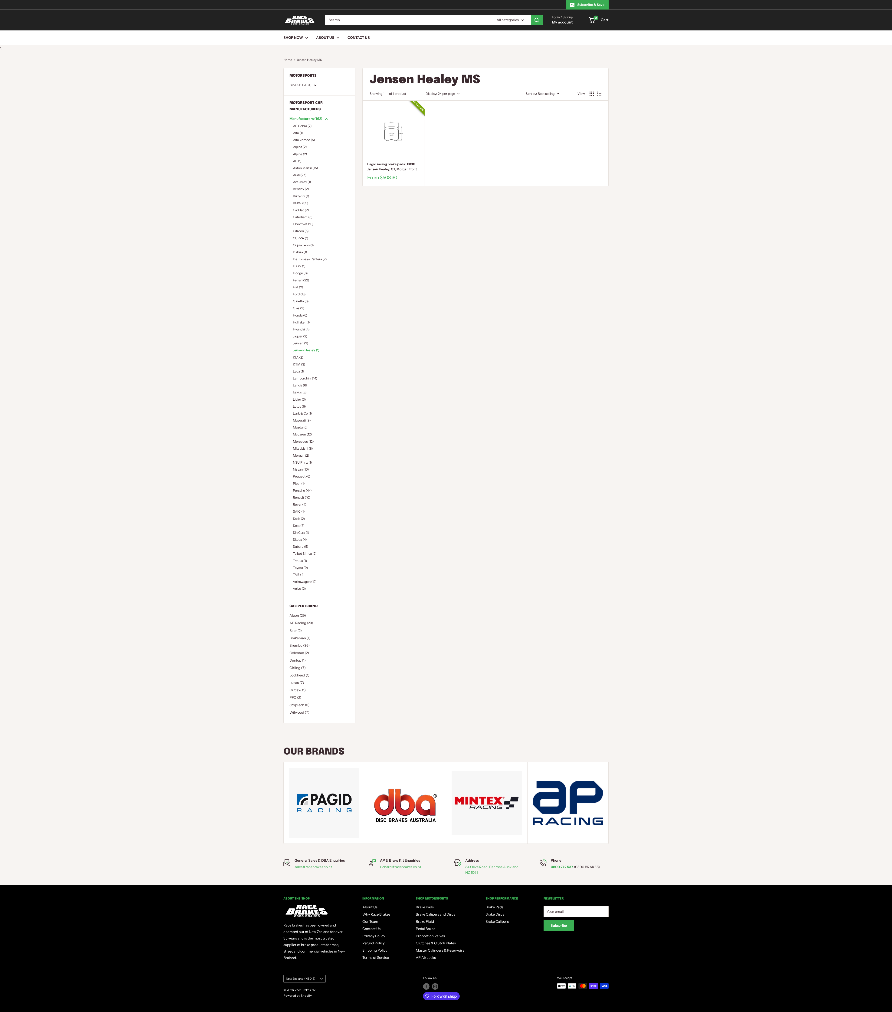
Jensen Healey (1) (306, 350)
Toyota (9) (300, 568)
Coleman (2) (299, 653)
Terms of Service (375, 957)
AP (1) (297, 161)
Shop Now (293, 37)
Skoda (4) (300, 539)
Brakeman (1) (299, 638)
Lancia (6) (300, 385)
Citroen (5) (301, 231)
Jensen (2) (300, 343)
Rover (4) (299, 504)
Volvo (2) (299, 589)
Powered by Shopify (297, 995)
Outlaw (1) (297, 690)
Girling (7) (297, 668)
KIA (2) (298, 357)
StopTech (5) (299, 705)
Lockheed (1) (299, 675)
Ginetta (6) (301, 301)
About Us (325, 37)
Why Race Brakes (376, 914)
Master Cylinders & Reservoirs (440, 950)
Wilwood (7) (299, 712)
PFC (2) (295, 697)
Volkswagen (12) (305, 582)
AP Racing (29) (301, 623)
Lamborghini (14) (305, 378)
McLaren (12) (302, 434)
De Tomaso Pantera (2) (310, 259)
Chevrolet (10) (303, 224)
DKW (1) (299, 266)
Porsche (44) (302, 490)
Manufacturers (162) (306, 118)
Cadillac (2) (301, 210)
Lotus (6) (299, 406)
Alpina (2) (300, 147)
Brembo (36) (299, 645)
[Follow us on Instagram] (435, 986)
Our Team (370, 921)
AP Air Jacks (426, 957)
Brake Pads (425, 907)
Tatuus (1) (300, 561)
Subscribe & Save (590, 5)
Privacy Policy (373, 936)
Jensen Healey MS (309, 60)
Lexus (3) (300, 392)
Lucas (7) (296, 682)
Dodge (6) (300, 273)
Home (287, 60)
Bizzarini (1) (301, 196)
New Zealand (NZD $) (300, 978)
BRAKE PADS (300, 85)
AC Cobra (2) (302, 126)
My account (562, 22)
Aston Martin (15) (305, 168)
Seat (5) (299, 526)
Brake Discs (494, 914)
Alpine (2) (300, 154)
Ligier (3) (299, 399)
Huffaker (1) (301, 322)
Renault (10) (301, 497)
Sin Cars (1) (301, 533)
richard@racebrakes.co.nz (400, 867)
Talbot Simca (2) (305, 553)
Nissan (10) (301, 469)
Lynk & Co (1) (302, 413)
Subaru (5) (300, 546)
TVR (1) (298, 575)
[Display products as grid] (592, 94)
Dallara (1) (300, 252)
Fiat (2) (298, 287)
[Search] (537, 20)
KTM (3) (299, 364)
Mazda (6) (300, 427)
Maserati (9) (302, 420)
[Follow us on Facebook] (426, 986)
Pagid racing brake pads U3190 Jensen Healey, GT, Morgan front (392, 166)
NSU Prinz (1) (302, 462)
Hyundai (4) (301, 329)
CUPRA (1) (300, 238)
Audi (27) (299, 175)
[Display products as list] (599, 94)
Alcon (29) (297, 615)
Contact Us (359, 37)
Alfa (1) (298, 133)
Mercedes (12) (303, 441)
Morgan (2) (301, 455)
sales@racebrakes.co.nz (313, 867)
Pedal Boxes (425, 928)
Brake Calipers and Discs (435, 914)
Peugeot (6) (301, 476)
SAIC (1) (299, 511)
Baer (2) (295, 630)
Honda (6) (300, 315)
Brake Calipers (497, 921)
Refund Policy (373, 943)
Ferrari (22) (301, 280)
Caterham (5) (302, 217)
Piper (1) (299, 483)
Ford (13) (299, 294)
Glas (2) (298, 308)
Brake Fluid (425, 921)
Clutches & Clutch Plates (436, 943)
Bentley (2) (301, 189)
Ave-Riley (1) (302, 182)
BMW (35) (300, 203)
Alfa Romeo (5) (304, 140)
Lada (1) (298, 371)
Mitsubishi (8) (303, 448)
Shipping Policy (374, 950)
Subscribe (559, 925)
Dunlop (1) (297, 660)
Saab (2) (299, 519)
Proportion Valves (430, 936)
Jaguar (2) (300, 336)
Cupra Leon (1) (303, 245)
